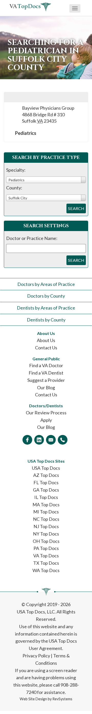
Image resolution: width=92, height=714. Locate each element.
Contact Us (46, 347)
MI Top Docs (46, 511)
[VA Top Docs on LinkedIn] (39, 440)
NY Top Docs (46, 534)
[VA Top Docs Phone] (62, 440)
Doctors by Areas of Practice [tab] (46, 284)
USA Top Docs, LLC (36, 611)
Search (76, 208)
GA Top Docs (46, 490)
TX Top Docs (46, 563)
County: (14, 187)
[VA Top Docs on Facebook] (27, 440)
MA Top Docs (46, 504)
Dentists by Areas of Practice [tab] (46, 308)
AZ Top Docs (46, 475)
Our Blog (46, 387)
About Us (46, 340)
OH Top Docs (46, 541)
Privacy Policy (36, 655)
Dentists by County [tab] (46, 319)
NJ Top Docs (46, 526)
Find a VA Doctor (46, 365)
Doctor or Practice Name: (31, 238)
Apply (46, 420)
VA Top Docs (46, 555)
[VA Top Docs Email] (51, 440)
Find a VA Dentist (46, 373)
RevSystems (62, 699)
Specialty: (16, 170)
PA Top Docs (46, 548)
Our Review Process (46, 412)
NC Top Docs (46, 519)
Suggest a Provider (46, 380)
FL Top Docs (46, 482)
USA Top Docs (46, 468)
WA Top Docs (46, 570)
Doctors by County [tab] (46, 296)
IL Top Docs (46, 497)
